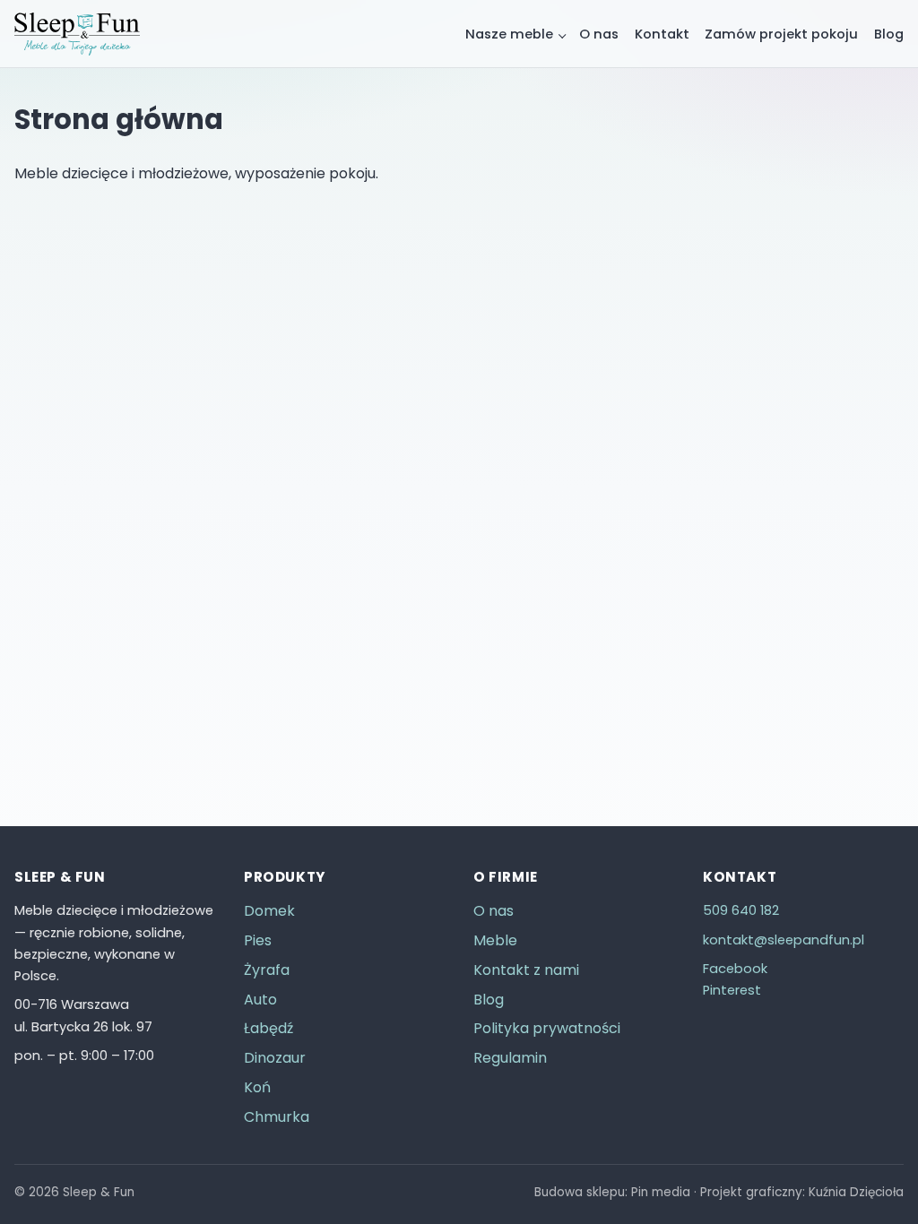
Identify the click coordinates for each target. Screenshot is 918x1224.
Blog (889, 34)
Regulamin (510, 1057)
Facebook (735, 969)
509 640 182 (741, 910)
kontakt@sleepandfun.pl (783, 940)
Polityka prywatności (546, 1028)
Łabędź (268, 1028)
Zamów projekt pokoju (781, 34)
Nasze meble (509, 34)
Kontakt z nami (526, 970)
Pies (258, 940)
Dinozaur (275, 1057)
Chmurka (276, 1117)
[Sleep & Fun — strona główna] (77, 34)
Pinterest (732, 990)
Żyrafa (267, 970)
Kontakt (662, 34)
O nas (599, 34)
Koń (257, 1087)
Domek (269, 911)
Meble (495, 940)
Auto (260, 999)
